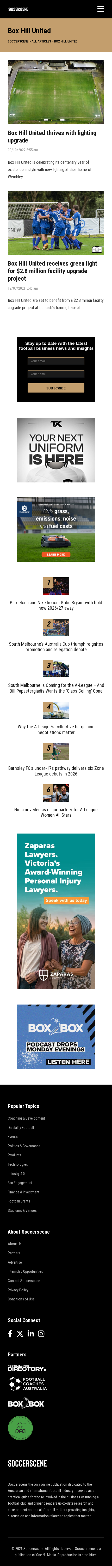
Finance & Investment (23, 1192)
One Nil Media (46, 1555)
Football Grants (19, 1201)
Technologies (18, 1164)
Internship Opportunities (25, 1271)
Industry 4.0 (16, 1174)
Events (13, 1137)
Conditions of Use (21, 1299)
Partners (14, 1253)
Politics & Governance (24, 1146)
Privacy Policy (18, 1290)
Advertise (15, 1262)
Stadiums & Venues (22, 1210)
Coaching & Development (26, 1118)
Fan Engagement (20, 1183)
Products (14, 1155)
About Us (15, 1244)
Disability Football (21, 1128)
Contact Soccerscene (24, 1281)
